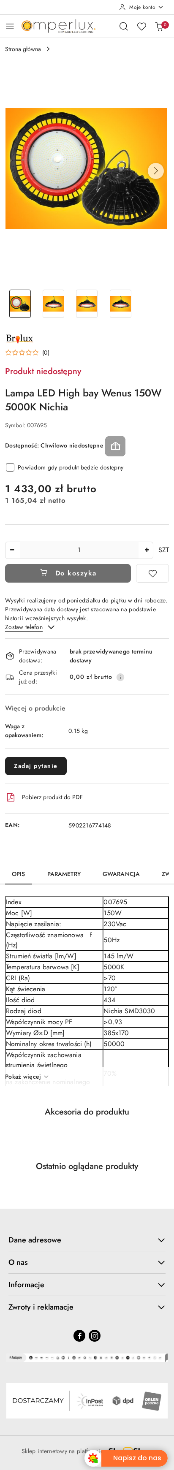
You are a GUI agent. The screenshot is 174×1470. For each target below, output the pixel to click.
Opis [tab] (18, 874)
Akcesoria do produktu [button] (87, 1112)
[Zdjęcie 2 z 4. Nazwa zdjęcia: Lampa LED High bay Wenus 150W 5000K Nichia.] (53, 304)
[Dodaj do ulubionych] (152, 573)
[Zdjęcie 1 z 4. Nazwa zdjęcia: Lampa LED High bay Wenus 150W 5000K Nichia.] (20, 304)
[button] (156, 171)
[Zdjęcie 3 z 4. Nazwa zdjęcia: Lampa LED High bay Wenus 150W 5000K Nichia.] (87, 304)
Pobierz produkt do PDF (52, 797)
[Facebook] (79, 1336)
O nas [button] (18, 1262)
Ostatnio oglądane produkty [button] (87, 1166)
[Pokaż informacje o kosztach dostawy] (120, 677)
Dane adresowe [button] (34, 1239)
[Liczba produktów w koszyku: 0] (159, 26)
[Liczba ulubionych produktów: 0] (141, 26)
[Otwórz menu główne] (10, 26)
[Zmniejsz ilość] (11, 550)
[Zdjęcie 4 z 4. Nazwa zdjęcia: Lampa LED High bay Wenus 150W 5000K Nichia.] (121, 304)
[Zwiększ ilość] (146, 550)
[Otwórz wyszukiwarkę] (123, 26)
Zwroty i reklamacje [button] (40, 1307)
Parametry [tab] (64, 874)
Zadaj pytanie (36, 766)
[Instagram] (95, 1336)
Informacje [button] (26, 1284)
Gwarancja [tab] (121, 874)
